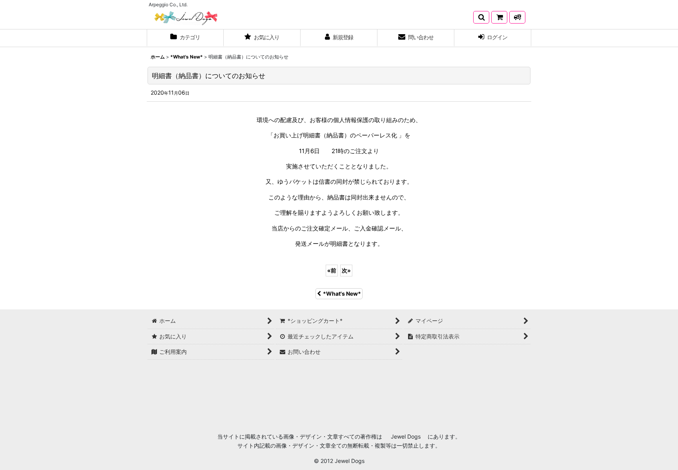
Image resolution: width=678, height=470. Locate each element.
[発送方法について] (517, 17)
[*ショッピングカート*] (499, 17)
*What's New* (342, 293)
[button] (481, 17)
